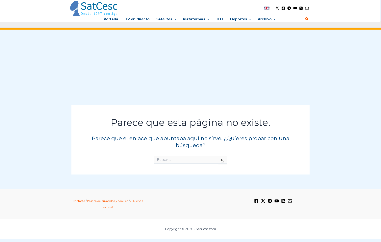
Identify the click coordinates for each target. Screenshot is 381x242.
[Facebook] (283, 8)
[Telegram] (289, 8)
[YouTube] (295, 8)
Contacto (79, 200)
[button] (174, 19)
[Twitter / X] (277, 8)
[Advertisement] (190, 63)
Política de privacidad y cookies (107, 200)
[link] (266, 8)
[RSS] (301, 8)
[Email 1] (307, 8)
